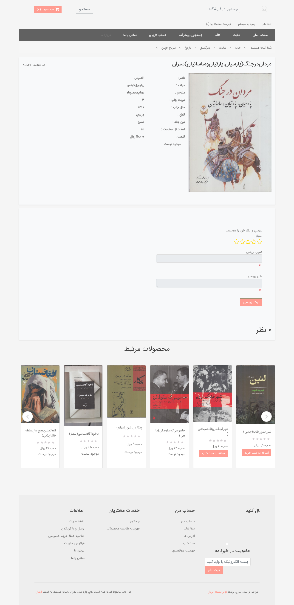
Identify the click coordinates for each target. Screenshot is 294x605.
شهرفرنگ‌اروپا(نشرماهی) (213, 431)
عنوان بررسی (254, 251)
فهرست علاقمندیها (183, 550)
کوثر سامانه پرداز (218, 592)
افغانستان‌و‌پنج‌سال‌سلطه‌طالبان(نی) (40, 433)
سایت (236, 34)
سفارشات (189, 528)
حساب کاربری (158, 34)
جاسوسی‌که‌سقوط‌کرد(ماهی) (170, 433)
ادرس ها (189, 535)
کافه (217, 34)
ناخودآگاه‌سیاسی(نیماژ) (84, 433)
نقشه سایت (77, 521)
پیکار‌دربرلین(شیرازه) (129, 427)
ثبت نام (267, 24)
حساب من (188, 521)
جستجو (84, 9)
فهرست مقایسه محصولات (123, 528)
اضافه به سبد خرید (213, 453)
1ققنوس (139, 77)
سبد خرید (188, 543)
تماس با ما (130, 34)
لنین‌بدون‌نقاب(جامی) (257, 431)
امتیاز (259, 235)
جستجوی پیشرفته (191, 34)
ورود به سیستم (246, 24)
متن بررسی (255, 276)
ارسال (39, 592)
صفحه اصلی (260, 34)
